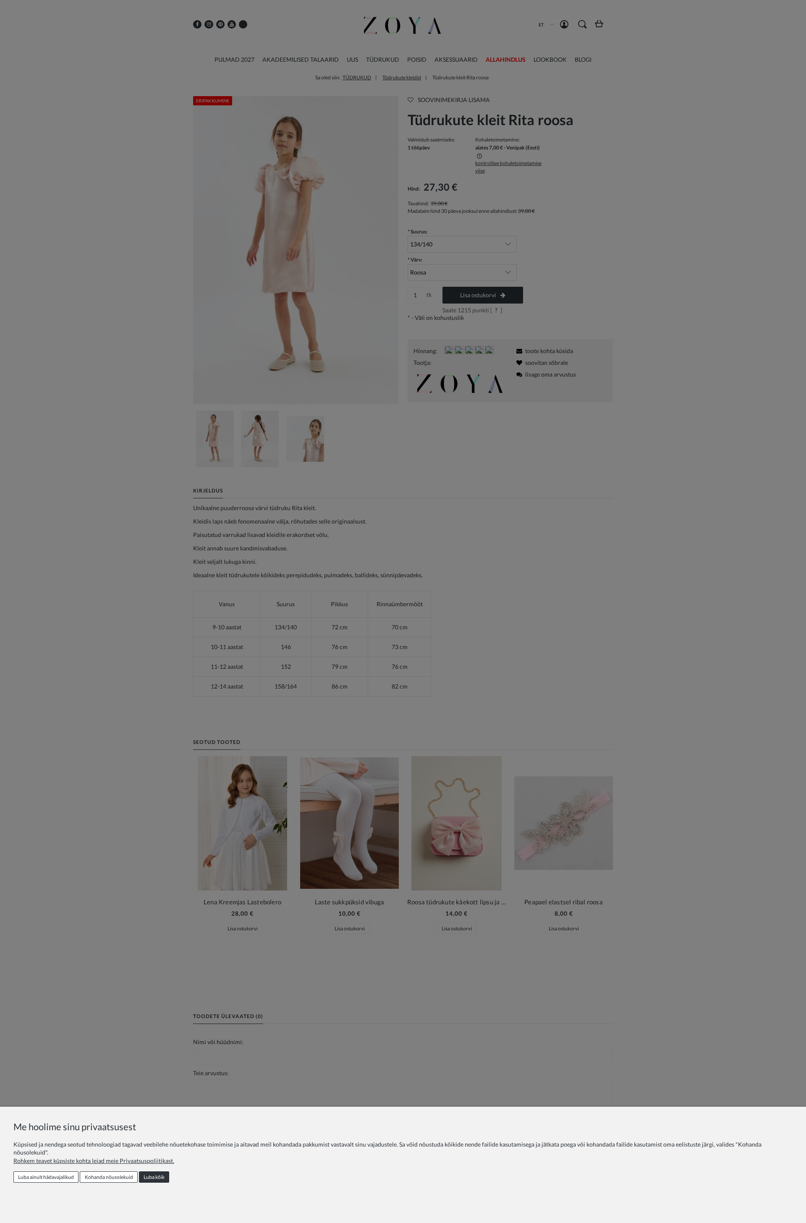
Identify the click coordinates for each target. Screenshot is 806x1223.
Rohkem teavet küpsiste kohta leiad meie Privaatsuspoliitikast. (93, 1160)
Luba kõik (154, 1177)
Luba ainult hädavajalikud (46, 1177)
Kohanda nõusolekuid (109, 1177)
